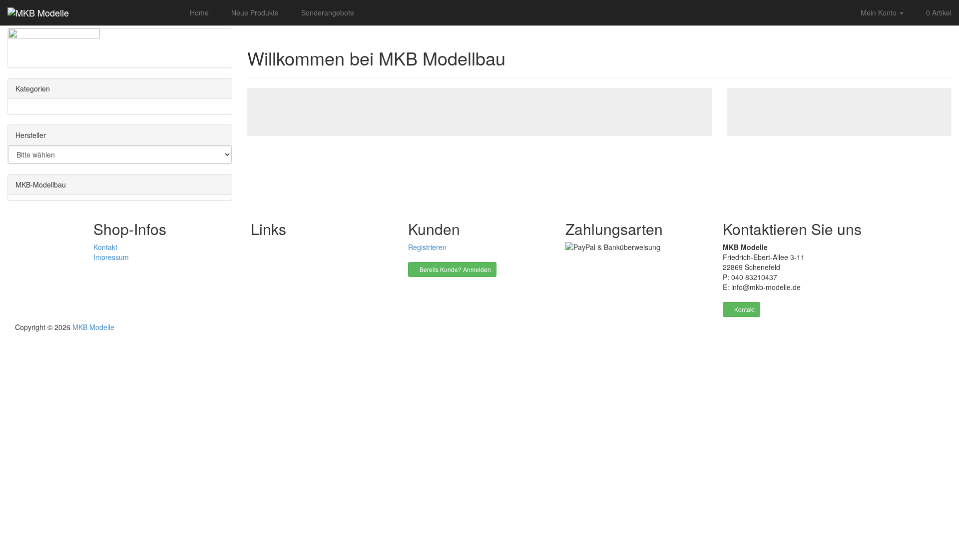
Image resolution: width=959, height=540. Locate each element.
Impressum (111, 257)
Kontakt (105, 247)
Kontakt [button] (744, 309)
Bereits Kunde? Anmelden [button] (454, 269)
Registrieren (427, 247)
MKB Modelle (93, 327)
